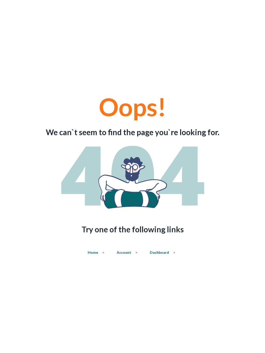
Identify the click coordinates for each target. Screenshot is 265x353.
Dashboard (162, 252)
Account (127, 252)
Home (96, 252)
